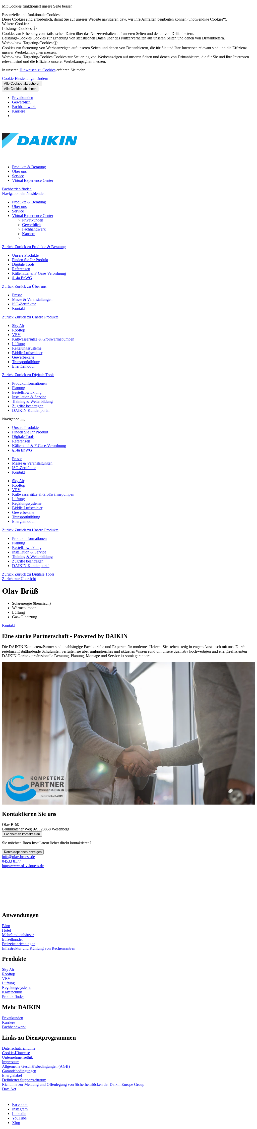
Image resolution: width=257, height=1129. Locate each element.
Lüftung (18, 499)
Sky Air (18, 481)
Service (18, 176)
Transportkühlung (26, 517)
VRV (16, 490)
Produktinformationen (29, 538)
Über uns (19, 171)
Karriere (18, 111)
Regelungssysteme (26, 503)
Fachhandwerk (24, 106)
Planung (18, 543)
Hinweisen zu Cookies (37, 70)
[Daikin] (39, 158)
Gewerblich (21, 102)
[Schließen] (23, 420)
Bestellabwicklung (26, 547)
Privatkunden (22, 97)
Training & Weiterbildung (32, 556)
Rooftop (18, 485)
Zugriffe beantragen (27, 561)
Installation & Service (29, 552)
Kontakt (8, 625)
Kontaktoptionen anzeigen (23, 852)
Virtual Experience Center (32, 180)
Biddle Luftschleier (27, 508)
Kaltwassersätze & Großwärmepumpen (43, 494)
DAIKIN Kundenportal (30, 565)
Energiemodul (23, 521)
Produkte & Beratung (29, 167)
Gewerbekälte (23, 512)
